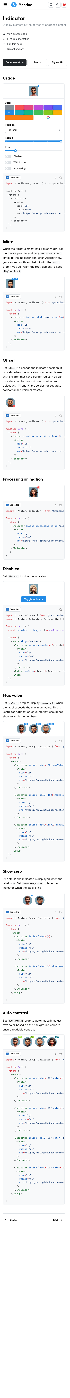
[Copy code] (60, 177)
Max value (12, 695)
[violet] (48, 107)
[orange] (19, 117)
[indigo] (57, 107)
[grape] (38, 107)
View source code (17, 34)
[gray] (9, 107)
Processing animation (23, 479)
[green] (38, 112)
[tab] (15, 62)
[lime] (48, 112)
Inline (8, 241)
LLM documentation (18, 39)
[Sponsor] (64, 5)
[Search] (51, 5)
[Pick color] (48, 117)
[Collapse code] (56, 177)
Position (10, 124)
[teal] (28, 112)
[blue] (9, 112)
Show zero (12, 871)
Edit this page (14, 44)
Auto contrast (16, 1012)
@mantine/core (15, 49)
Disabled (11, 568)
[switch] (33, 156)
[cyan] (19, 112)
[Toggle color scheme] (58, 5)
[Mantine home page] (21, 4)
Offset (9, 360)
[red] (19, 107)
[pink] (28, 107)
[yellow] (57, 112)
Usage (9, 78)
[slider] (61, 141)
